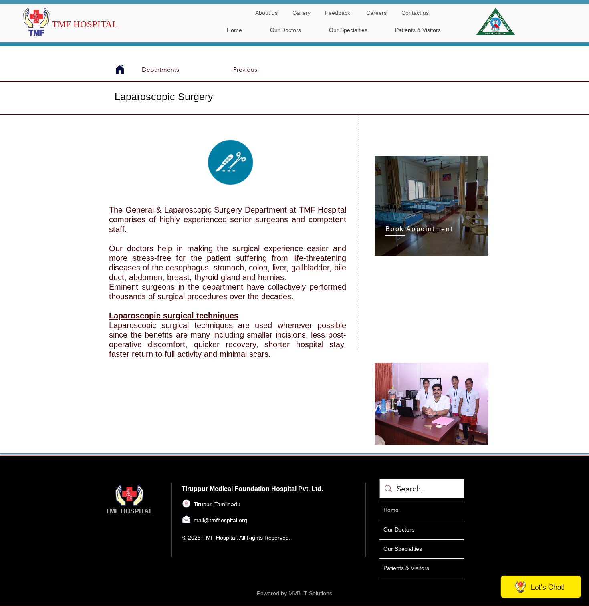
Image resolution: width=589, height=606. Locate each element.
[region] (431, 206)
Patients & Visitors (406, 568)
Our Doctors (398, 529)
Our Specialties (402, 549)
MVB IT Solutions (310, 593)
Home (391, 510)
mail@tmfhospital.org (220, 520)
